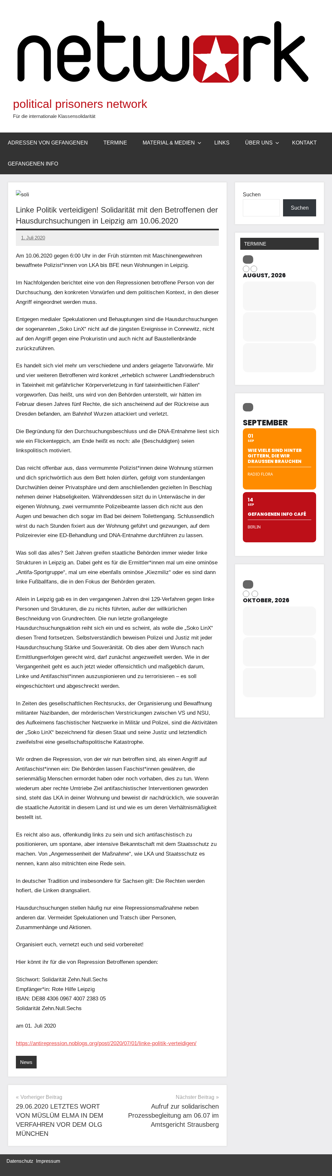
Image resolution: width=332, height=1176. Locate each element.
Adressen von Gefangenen (48, 142)
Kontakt (304, 142)
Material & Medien (169, 142)
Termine (115, 142)
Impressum (48, 1161)
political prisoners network (80, 103)
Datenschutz (19, 1161)
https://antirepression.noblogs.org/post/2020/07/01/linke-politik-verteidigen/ (106, 1043)
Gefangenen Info (33, 164)
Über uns (259, 142)
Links (222, 142)
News (26, 1062)
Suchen (252, 194)
